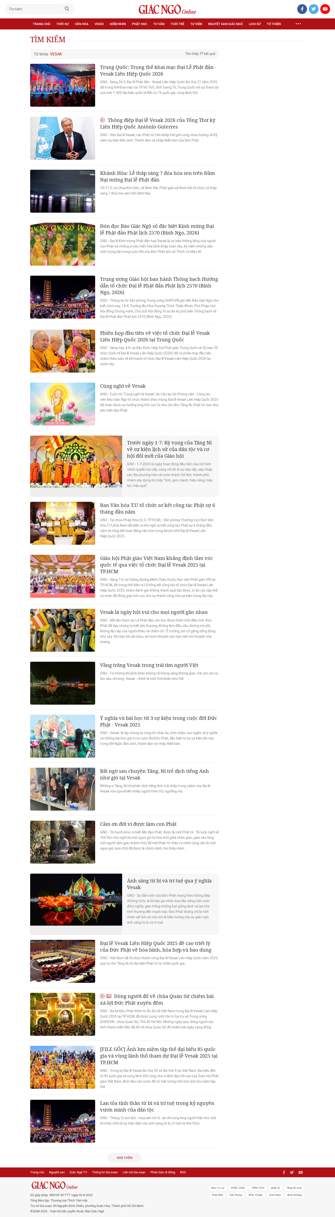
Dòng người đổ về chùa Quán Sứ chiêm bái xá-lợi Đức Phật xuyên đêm (157, 999)
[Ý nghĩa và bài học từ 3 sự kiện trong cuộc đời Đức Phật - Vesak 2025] (62, 736)
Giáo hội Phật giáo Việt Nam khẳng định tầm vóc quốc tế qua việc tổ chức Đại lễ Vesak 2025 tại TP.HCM (156, 565)
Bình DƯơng (294, 1195)
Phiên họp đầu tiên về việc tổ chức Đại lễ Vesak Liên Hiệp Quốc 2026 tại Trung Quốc (155, 336)
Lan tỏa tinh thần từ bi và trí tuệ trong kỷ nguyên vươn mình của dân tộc (157, 1106)
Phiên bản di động (162, 1172)
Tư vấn (159, 24)
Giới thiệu (275, 1195)
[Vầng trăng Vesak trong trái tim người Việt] (62, 683)
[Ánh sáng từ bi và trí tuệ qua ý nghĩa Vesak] (76, 904)
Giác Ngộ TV (78, 1172)
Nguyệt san (57, 1172)
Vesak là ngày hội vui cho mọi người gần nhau (154, 612)
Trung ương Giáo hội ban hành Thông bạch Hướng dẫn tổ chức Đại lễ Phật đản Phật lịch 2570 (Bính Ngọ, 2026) (159, 286)
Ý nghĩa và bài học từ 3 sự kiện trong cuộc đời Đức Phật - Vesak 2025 (158, 721)
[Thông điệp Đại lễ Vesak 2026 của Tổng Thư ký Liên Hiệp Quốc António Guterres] (62, 138)
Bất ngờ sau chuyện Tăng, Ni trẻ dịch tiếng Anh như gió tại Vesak (154, 774)
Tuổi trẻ (177, 24)
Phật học (139, 24)
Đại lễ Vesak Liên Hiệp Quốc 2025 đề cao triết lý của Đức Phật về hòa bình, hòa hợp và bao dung (155, 946)
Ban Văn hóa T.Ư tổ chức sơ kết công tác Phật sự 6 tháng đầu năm (157, 508)
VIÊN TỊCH (258, 1188)
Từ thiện (274, 24)
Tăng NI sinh (294, 1188)
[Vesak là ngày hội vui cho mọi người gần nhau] (62, 630)
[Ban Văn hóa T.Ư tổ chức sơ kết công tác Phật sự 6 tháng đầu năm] (62, 523)
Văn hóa (82, 24)
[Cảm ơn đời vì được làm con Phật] (62, 842)
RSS (183, 1172)
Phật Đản (217, 1195)
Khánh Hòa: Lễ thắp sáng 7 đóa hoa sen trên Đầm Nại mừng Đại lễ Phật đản (157, 176)
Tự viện (196, 24)
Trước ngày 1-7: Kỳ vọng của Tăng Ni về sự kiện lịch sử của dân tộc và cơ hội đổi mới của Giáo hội (169, 449)
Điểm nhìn (118, 24)
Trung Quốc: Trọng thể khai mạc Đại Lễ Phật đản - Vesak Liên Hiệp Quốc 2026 (158, 70)
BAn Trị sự (217, 1188)
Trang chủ (41, 24)
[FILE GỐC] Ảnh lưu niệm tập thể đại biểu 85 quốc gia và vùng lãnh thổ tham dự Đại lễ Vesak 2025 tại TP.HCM (159, 1056)
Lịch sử (255, 24)
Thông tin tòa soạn (105, 1172)
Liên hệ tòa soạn (134, 1172)
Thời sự (62, 24)
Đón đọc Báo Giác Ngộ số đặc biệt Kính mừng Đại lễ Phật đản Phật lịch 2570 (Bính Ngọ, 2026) (157, 229)
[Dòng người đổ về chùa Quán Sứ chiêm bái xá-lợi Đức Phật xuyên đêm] (62, 1014)
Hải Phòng (236, 1195)
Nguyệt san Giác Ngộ (225, 24)
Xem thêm (124, 1158)
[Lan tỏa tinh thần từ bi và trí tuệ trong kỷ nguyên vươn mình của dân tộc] (62, 1121)
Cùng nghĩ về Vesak (123, 386)
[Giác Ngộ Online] (112, 1185)
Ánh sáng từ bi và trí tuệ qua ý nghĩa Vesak (169, 884)
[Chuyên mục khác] (298, 24)
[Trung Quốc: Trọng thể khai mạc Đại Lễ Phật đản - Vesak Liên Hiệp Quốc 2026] (62, 85)
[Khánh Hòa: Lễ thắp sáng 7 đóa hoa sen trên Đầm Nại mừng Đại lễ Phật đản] (62, 191)
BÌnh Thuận (255, 1195)
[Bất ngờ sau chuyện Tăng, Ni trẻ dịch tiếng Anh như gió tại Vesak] (62, 789)
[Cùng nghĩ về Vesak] (62, 404)
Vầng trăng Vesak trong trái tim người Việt (149, 665)
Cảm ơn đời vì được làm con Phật (138, 824)
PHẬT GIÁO (238, 1188)
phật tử (275, 1188)
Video (99, 24)
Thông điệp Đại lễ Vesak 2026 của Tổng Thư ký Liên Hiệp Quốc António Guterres (157, 123)
